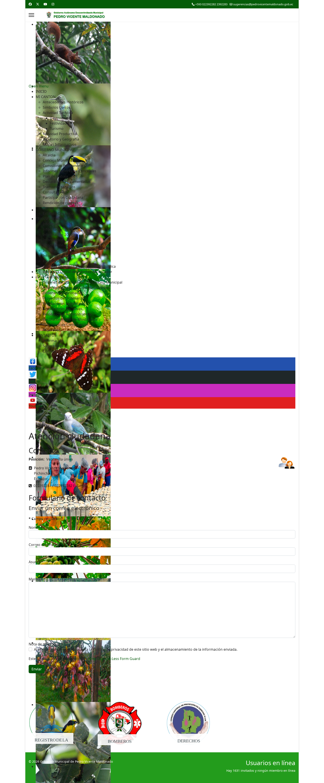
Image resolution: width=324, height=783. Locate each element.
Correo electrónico (46, 544)
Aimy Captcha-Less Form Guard (114, 658)
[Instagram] (53, 4)
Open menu (38, 86)
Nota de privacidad (46, 644)
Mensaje (37, 579)
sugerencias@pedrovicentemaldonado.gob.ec (263, 4)
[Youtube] (45, 4)
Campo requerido (45, 518)
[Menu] (31, 15)
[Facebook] (30, 4)
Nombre (37, 527)
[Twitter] (37, 4)
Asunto (36, 561)
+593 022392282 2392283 (211, 4)
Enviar (37, 669)
